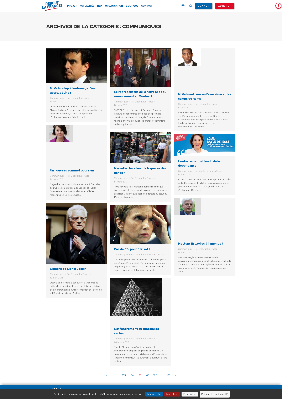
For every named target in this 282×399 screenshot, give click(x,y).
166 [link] (147, 375)
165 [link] (139, 375)
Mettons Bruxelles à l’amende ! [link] (200, 243)
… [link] (117, 375)
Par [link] (78, 98)
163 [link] (124, 375)
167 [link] (155, 375)
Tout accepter (154, 394)
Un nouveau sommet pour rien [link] (72, 170)
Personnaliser (190, 394)
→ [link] (175, 375)
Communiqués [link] (57, 98)
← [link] (106, 375)
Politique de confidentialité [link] (214, 394)
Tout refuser (172, 394)
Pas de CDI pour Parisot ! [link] (132, 249)
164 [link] (132, 375)
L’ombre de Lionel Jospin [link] (68, 269)
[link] (278, 6)
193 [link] (168, 375)
